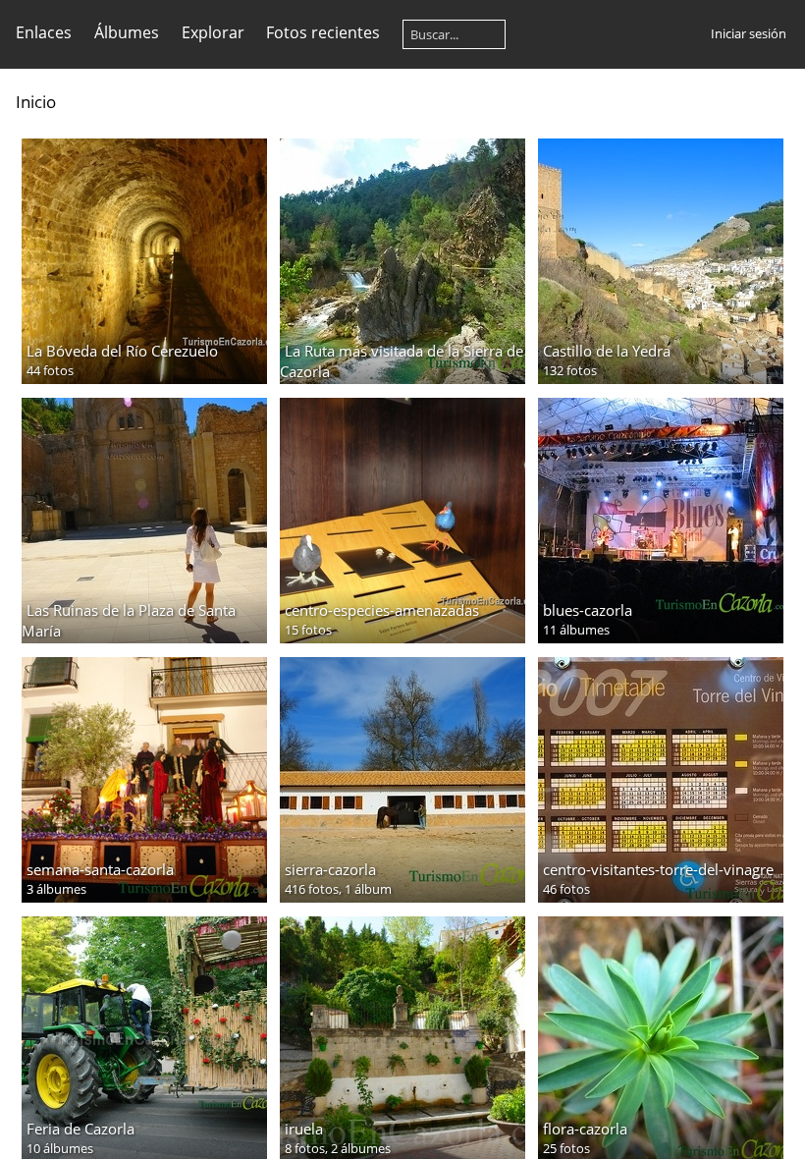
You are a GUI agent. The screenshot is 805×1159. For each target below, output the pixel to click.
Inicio (36, 101)
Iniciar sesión (748, 33)
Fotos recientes (323, 32)
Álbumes (126, 32)
